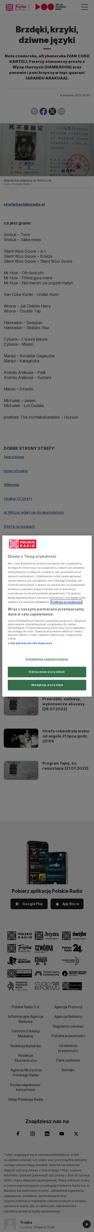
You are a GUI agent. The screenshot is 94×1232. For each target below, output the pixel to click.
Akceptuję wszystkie (47, 684)
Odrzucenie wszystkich (47, 671)
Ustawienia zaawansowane (47, 659)
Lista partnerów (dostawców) (30, 643)
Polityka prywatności (66, 602)
